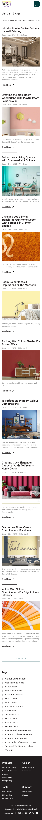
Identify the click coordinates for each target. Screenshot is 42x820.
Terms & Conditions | (30, 809)
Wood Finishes (7, 777)
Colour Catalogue (28, 768)
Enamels (5, 774)
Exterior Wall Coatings (9, 771)
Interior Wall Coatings (9, 768)
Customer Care (27, 792)
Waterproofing (7, 781)
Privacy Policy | (18, 809)
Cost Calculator (7, 792)
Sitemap (25, 795)
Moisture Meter (7, 795)
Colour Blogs (26, 771)
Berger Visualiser (8, 798)
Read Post (6, 85)
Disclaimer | (9, 809)
